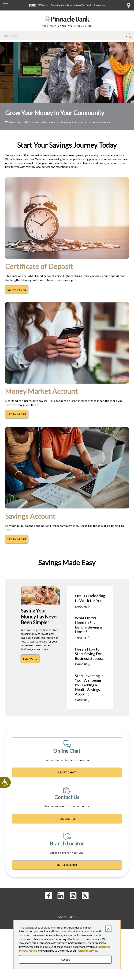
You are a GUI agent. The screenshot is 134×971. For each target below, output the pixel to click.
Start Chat (67, 772)
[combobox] (62, 35)
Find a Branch (129, 5)
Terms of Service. (87, 950)
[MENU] (5, 5)
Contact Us (67, 818)
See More (31, 659)
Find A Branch (66, 865)
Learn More (17, 290)
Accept (65, 959)
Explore (81, 606)
